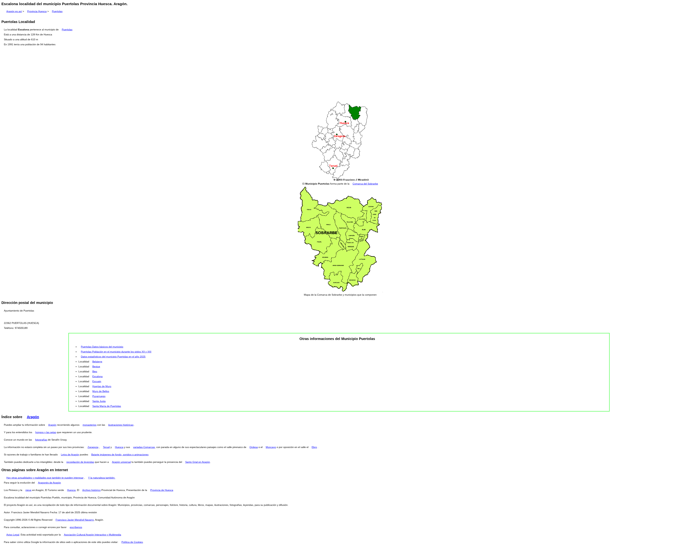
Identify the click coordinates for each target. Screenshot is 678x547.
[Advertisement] (339, 74)
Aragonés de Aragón (49, 482)
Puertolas (57, 11)
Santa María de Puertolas (106, 406)
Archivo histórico (91, 490)
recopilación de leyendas (80, 462)
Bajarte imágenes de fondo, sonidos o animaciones (119, 454)
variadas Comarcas (144, 447)
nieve (28, 490)
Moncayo (271, 447)
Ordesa (253, 447)
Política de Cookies (132, 542)
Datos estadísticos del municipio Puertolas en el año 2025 (113, 356)
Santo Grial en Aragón (197, 462)
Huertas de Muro (101, 386)
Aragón (33, 417)
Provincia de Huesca (161, 490)
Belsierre (97, 361)
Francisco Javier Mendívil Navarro (75, 519)
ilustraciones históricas (120, 424)
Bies (94, 371)
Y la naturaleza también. (101, 477)
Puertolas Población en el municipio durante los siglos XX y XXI (116, 351)
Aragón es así (14, 11)
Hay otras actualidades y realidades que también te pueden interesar (45, 477)
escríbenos (76, 527)
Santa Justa (99, 401)
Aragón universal (121, 462)
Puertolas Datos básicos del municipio (102, 346)
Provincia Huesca (37, 11)
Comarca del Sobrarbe (365, 183)
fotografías (41, 439)
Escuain (96, 381)
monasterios (89, 424)
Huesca (119, 447)
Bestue (96, 366)
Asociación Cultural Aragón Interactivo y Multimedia (92, 534)
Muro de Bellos (100, 391)
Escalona (97, 376)
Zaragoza (93, 447)
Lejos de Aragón (70, 454)
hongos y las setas (45, 432)
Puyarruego (98, 396)
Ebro (314, 447)
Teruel (106, 447)
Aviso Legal (12, 534)
